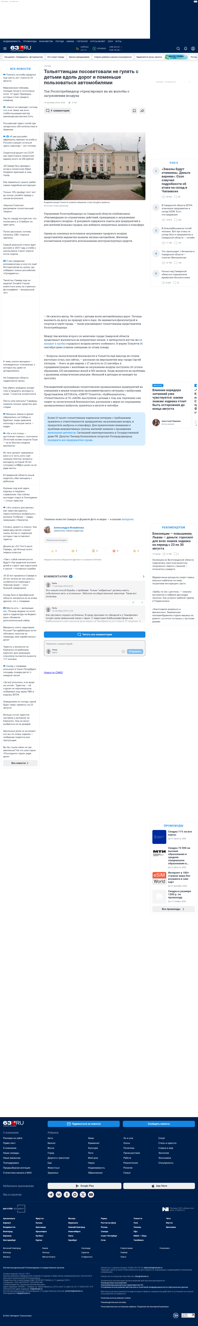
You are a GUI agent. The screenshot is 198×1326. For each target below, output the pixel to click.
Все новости (20, 69)
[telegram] (51, 1194)
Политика (128, 1148)
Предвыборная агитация (16, 1167)
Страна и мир (165, 1148)
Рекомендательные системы (113, 1302)
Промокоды (30, 41)
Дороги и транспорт (58, 1158)
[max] (75, 1194)
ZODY (110, 41)
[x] (83, 1194)
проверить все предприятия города (70, 440)
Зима (91, 1138)
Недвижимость (12, 41)
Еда (50, 1162)
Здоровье (53, 1172)
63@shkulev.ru (36, 1289)
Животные (54, 1167)
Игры (118, 41)
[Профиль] (193, 48)
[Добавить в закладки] (134, 111)
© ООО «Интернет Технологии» (17, 1316)
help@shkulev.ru (23, 1293)
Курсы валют (97, 41)
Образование (95, 1172)
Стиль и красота (167, 1143)
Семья (126, 1172)
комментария (60, 110)
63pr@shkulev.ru (142, 1276)
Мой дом (93, 1158)
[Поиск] (178, 48)
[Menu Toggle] (5, 48)
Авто (50, 1138)
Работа (127, 1158)
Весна (51, 1148)
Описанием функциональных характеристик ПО (122, 1285)
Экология (163, 1153)
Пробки (100, 48)
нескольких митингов (62, 432)
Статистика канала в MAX (17, 1172)
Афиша (70, 41)
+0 (133, 602)
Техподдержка (11, 1162)
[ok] (67, 1194)
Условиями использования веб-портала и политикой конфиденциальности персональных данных (144, 1287)
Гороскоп (82, 41)
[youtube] (91, 1194)
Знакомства (46, 41)
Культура (93, 1148)
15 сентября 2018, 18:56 (54, 103)
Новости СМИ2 (53, 672)
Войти (55, 653)
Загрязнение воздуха (56, 540)
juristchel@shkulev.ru (74, 1291)
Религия (127, 1167)
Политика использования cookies (116, 1298)
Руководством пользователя (114, 1283)
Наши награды (11, 1153)
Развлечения (130, 1162)
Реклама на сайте (12, 1138)
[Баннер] (176, 57)
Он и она (128, 1138)
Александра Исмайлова (69, 527)
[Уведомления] (185, 48)
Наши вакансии (11, 1158)
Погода (60, 41)
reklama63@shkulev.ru (153, 1268)
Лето (90, 1153)
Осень (126, 1143)
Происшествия (131, 1153)
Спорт (161, 1138)
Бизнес (52, 1143)
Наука (91, 1162)
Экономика (164, 1158)
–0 (141, 602)
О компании (9, 1148)
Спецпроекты (165, 1162)
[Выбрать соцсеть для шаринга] (142, 111)
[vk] (59, 1194)
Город (51, 1153)
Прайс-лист (9, 1143)
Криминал (93, 1143)
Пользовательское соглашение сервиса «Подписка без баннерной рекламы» (135, 1307)
